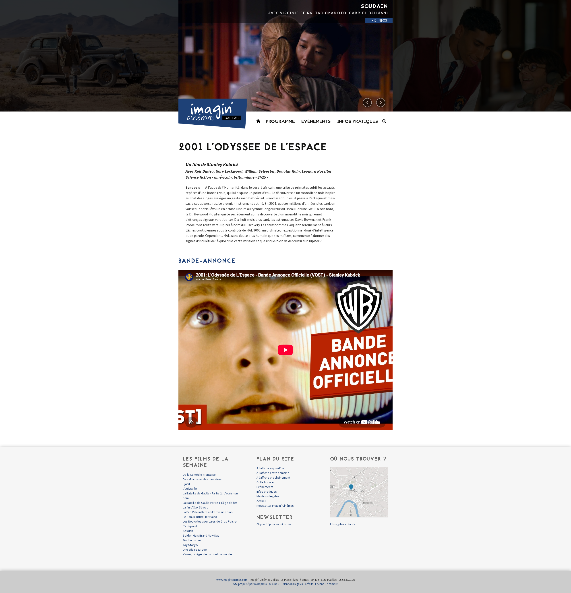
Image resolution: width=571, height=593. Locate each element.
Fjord (186, 484)
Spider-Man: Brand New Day (201, 535)
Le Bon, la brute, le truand (200, 517)
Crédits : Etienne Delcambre (321, 584)
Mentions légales (268, 496)
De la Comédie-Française (199, 475)
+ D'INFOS (165, 25)
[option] (285, 56)
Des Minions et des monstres (202, 479)
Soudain (188, 531)
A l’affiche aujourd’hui (271, 468)
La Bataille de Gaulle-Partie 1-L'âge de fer (210, 503)
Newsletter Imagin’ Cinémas (275, 506)
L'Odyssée (190, 489)
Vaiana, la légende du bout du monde (207, 554)
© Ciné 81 (275, 584)
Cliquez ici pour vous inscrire (274, 524)
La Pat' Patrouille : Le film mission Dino (208, 512)
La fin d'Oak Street (195, 507)
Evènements (316, 121)
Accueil (261, 501)
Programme (280, 121)
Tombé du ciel (192, 540)
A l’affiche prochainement (273, 477)
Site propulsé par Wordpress (250, 584)
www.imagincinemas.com (232, 580)
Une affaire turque (195, 550)
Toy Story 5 (190, 545)
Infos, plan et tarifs (342, 524)
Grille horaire (265, 482)
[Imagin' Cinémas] (214, 127)
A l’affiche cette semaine (273, 473)
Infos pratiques (357, 121)
